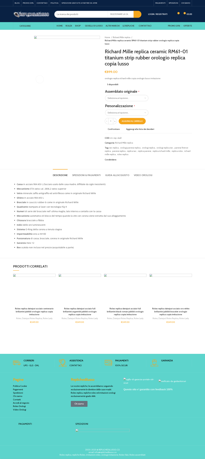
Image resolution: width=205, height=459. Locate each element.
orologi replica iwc (165, 147)
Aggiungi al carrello (132, 121)
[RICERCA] (137, 14)
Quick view (53, 292)
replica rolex (177, 151)
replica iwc (131, 151)
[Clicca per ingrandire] (40, 79)
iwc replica (114, 147)
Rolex (18, 318)
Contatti (17, 399)
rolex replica (122, 154)
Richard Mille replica (122, 37)
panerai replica (118, 151)
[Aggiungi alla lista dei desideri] (53, 278)
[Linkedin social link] (129, 160)
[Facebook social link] (119, 160)
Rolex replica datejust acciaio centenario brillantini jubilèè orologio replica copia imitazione (34, 311)
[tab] (60, 173)
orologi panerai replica (130, 147)
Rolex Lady (48, 318)
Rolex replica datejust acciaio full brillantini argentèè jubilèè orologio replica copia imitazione (80, 311)
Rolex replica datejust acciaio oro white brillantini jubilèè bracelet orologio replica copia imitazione (170, 311)
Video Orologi (19, 409)
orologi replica (148, 147)
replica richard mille (161, 151)
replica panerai (144, 151)
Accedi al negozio (21, 403)
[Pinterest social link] (126, 160)
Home (108, 37)
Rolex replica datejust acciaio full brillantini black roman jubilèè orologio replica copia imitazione (125, 311)
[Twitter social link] (122, 160)
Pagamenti (18, 389)
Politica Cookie (20, 386)
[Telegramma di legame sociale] (133, 160)
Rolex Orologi (19, 406)
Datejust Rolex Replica (32, 318)
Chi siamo (17, 396)
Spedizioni (18, 392)
